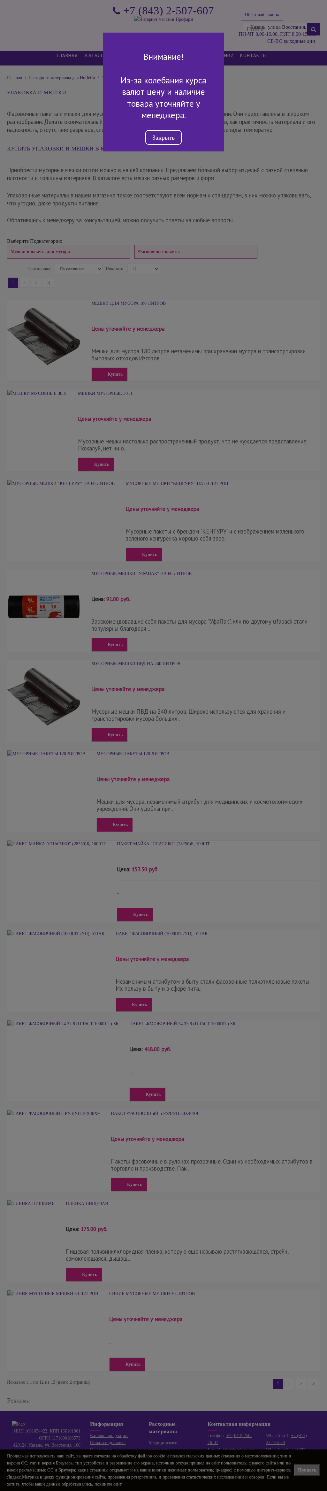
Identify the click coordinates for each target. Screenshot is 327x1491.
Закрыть (163, 137)
